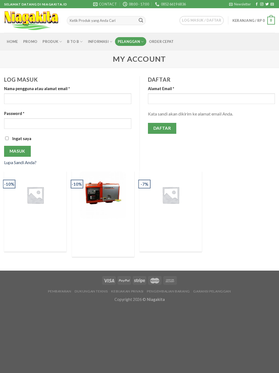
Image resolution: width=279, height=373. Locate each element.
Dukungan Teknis (91, 291)
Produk (50, 41)
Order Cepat (161, 41)
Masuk (17, 151)
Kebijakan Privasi (127, 291)
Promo (30, 41)
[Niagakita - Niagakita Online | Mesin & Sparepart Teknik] (31, 20)
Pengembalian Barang (168, 291)
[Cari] (140, 20)
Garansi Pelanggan (212, 291)
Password (14, 113)
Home (12, 41)
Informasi (98, 41)
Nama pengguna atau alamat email (37, 88)
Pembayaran (59, 291)
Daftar (162, 128)
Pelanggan (129, 41)
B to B (73, 41)
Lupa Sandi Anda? (20, 162)
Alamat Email (161, 88)
